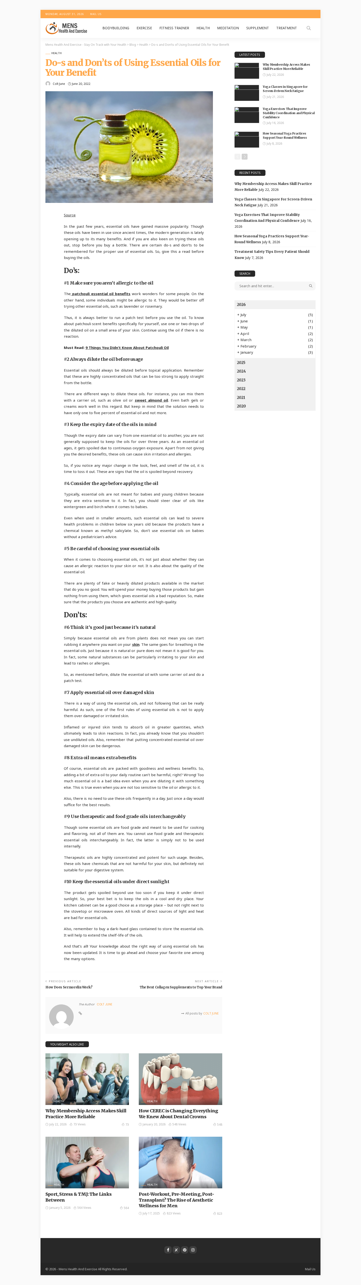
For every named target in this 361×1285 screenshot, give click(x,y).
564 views (84, 1208)
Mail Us (95, 14)
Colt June (59, 84)
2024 (241, 371)
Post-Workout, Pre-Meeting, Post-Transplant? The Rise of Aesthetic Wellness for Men (176, 1200)
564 (126, 1208)
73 (127, 1124)
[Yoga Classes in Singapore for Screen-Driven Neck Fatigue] (247, 93)
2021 (241, 397)
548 (219, 1124)
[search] (308, 28)
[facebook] (168, 1250)
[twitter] (176, 1250)
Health (203, 28)
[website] (80, 1013)
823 (219, 1213)
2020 (241, 406)
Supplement (257, 28)
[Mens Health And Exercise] (66, 28)
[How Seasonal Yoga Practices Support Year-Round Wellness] (247, 140)
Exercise (144, 28)
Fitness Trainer (174, 28)
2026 (241, 304)
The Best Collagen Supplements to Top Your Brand (181, 987)
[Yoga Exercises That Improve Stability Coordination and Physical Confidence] (247, 115)
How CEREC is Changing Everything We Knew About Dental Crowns (178, 1113)
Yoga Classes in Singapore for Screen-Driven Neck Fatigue (285, 89)
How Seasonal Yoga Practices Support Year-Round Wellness (285, 135)
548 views (179, 1124)
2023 (241, 380)
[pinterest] (184, 1250)
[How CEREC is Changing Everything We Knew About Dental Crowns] (180, 1079)
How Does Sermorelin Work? (69, 987)
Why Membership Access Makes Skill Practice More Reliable (85, 1113)
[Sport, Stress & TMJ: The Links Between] (87, 1162)
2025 (241, 362)
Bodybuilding (115, 28)
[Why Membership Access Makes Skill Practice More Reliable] (87, 1079)
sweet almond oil (151, 400)
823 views (174, 1213)
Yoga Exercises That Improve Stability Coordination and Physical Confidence (289, 113)
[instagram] (193, 1250)
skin (135, 644)
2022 (241, 388)
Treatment (286, 28)
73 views (79, 1124)
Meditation (228, 28)
